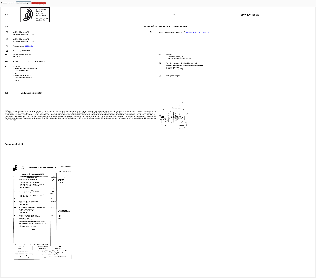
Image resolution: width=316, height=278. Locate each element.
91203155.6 (29, 46)
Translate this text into (8, 3)
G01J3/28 (198, 32)
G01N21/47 (206, 32)
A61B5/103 (190, 32)
